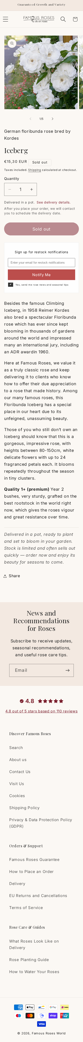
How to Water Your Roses (34, 971)
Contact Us (20, 771)
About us (18, 759)
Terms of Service (26, 907)
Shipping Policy (24, 807)
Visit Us (16, 783)
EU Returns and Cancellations (38, 895)
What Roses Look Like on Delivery (34, 944)
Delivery (17, 883)
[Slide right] (52, 119)
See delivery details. (54, 202)
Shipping (34, 170)
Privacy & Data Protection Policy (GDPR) (40, 823)
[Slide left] (30, 119)
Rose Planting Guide (29, 959)
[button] (63, 19)
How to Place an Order (31, 871)
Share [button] (14, 575)
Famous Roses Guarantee (34, 859)
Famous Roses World (49, 1033)
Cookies (17, 795)
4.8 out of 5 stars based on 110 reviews (41, 711)
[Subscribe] (67, 670)
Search (16, 747)
